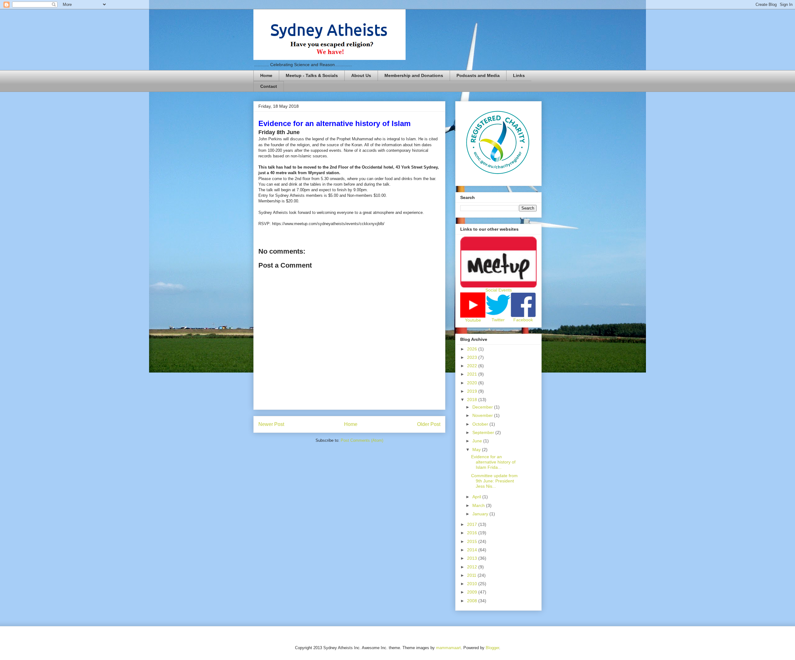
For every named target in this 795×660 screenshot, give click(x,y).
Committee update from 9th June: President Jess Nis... (494, 481)
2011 (472, 575)
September (483, 432)
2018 (472, 399)
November (483, 415)
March (479, 505)
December (483, 407)
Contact (268, 86)
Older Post (428, 424)
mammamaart (448, 647)
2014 (472, 549)
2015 (472, 541)
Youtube (473, 320)
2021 (472, 374)
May (477, 449)
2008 (472, 600)
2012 (472, 566)
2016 (472, 532)
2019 (472, 391)
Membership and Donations (413, 75)
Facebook (523, 319)
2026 (472, 348)
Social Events (498, 289)
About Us (361, 75)
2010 (472, 583)
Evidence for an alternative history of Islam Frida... (493, 462)
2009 (472, 592)
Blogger (492, 647)
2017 (472, 524)
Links (519, 75)
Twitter (498, 319)
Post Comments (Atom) (362, 440)
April (477, 496)
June (477, 440)
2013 (472, 558)
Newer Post (271, 424)
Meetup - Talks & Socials (312, 75)
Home (266, 75)
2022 (472, 365)
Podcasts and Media (478, 75)
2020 (472, 382)
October (480, 424)
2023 (472, 357)
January (480, 513)
